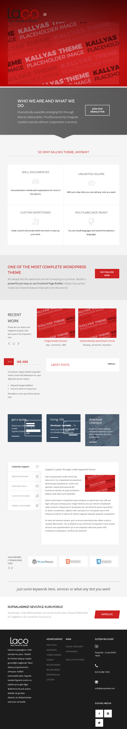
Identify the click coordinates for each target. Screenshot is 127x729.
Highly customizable (21, 505)
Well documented (20, 476)
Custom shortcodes (21, 495)
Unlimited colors (19, 486)
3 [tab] (67, 79)
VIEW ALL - (112, 364)
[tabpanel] (63, 53)
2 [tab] (64, 79)
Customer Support (20, 466)
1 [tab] (62, 79)
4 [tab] (69, 79)
